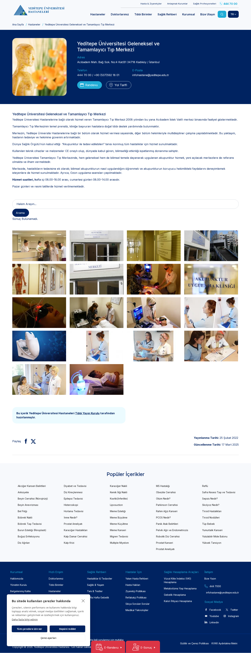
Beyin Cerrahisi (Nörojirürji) (33, 498)
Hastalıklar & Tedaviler (99, 578)
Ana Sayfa (18, 24)
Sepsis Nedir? (210, 498)
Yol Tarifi (121, 85)
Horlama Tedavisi (73, 511)
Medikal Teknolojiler (137, 610)
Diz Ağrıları (24, 542)
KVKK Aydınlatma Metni (224, 643)
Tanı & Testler (95, 591)
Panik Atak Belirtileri (167, 523)
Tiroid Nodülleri (211, 517)
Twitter (234, 609)
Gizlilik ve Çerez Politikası (194, 643)
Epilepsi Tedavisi (73, 498)
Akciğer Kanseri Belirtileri (32, 486)
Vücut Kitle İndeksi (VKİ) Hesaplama (177, 580)
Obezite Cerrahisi (166, 492)
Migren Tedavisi (119, 536)
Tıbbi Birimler (56, 584)
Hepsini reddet (67, 628)
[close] (83, 600)
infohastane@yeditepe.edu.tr (150, 75)
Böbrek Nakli (25, 517)
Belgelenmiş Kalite (20, 591)
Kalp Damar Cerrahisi (75, 536)
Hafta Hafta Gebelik (98, 597)
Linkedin (214, 622)
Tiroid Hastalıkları (211, 511)
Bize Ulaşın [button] (207, 14)
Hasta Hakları (133, 584)
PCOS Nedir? (163, 517)
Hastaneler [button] (97, 14)
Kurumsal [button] (188, 14)
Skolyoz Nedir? (210, 504)
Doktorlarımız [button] (120, 14)
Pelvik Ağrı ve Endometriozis (172, 530)
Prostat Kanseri (164, 542)
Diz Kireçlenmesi (73, 492)
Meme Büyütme (118, 517)
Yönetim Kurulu (18, 584)
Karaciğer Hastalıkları (75, 530)
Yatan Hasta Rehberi (137, 578)
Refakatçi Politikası (136, 597)
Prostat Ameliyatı (73, 523)
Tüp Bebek (208, 523)
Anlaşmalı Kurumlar (177, 3)
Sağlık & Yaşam (95, 584)
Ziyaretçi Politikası (136, 591)
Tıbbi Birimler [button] (143, 14)
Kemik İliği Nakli (118, 492)
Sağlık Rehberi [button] (167, 14)
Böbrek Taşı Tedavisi (30, 523)
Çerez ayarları (49, 638)
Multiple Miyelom (119, 542)
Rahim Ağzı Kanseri (166, 511)
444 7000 (215, 586)
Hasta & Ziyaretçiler (151, 3)
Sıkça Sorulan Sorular (138, 603)
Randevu (91, 85)
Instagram (233, 616)
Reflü (205, 486)
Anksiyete (23, 492)
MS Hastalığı (163, 486)
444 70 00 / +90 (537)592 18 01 (98, 75)
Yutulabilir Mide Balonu (214, 536)
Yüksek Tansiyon (211, 542)
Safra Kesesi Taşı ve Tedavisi (218, 492)
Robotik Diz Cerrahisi (168, 536)
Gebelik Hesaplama (175, 594)
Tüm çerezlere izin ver (29, 628)
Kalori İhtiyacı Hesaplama (178, 601)
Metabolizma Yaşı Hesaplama (180, 588)
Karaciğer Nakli (118, 486)
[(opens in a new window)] (24, 441)
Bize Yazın (210, 578)
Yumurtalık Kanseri (212, 530)
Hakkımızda (16, 578)
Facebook (215, 609)
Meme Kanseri (118, 530)
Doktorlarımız (56, 578)
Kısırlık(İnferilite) (119, 498)
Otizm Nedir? (163, 498)
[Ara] (222, 14)
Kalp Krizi (69, 542)
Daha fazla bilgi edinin (25, 619)
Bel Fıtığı (22, 511)
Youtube (214, 616)
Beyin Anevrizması (28, 504)
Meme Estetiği (118, 511)
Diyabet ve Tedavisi (75, 486)
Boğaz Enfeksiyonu (29, 536)
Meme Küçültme (119, 523)
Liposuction (116, 504)
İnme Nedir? (70, 517)
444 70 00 (230, 3)
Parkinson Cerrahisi (167, 504)
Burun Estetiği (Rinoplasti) (32, 530)
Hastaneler (34, 24)
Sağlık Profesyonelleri (204, 3)
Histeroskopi (71, 504)
